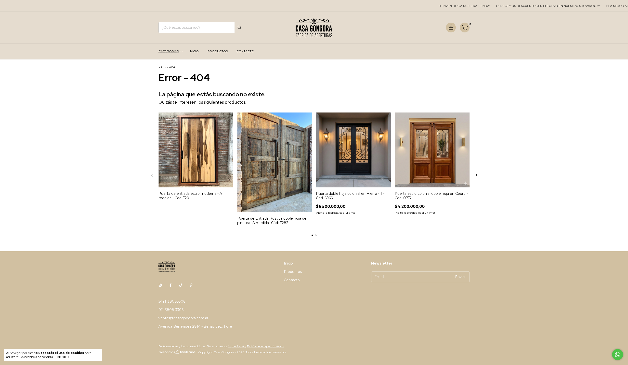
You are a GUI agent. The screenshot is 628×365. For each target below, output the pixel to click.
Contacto (245, 51)
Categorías (168, 51)
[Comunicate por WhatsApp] (617, 354)
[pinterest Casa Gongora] (191, 285)
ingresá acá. (236, 346)
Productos (218, 51)
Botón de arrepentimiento (265, 346)
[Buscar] (239, 27)
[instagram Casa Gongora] (160, 285)
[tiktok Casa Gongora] (181, 285)
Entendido (62, 357)
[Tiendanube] (177, 353)
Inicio (194, 51)
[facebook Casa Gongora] (170, 285)
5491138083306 (171, 301)
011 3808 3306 (170, 310)
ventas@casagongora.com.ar (183, 318)
